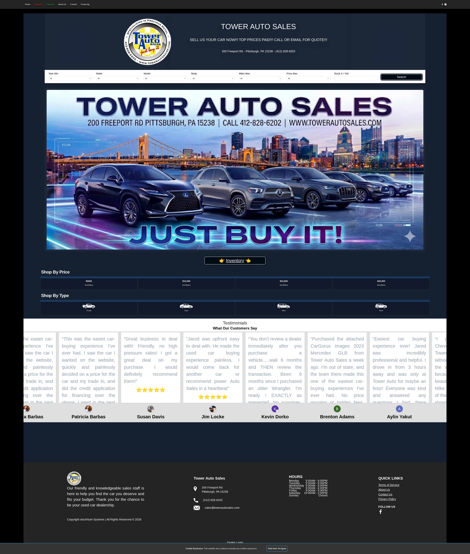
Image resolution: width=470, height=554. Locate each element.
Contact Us (385, 494)
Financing (85, 4)
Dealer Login (235, 542)
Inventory (38, 4)
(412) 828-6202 (285, 51)
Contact (73, 4)
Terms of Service (388, 485)
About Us (62, 4)
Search (401, 77)
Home (27, 4)
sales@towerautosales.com (222, 507)
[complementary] (462, 546)
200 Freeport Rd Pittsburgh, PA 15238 (247, 51)
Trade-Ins (50, 4)
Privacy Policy (387, 499)
